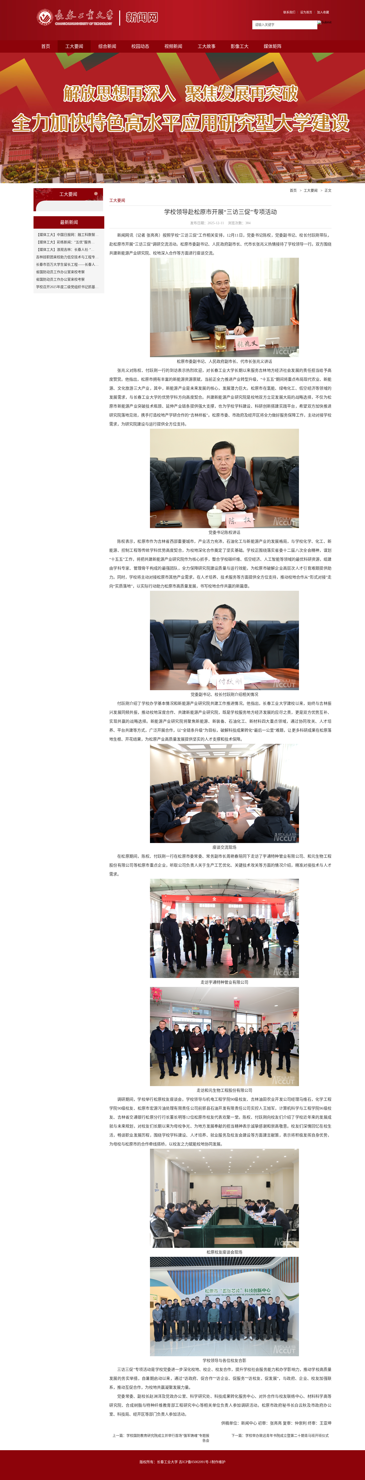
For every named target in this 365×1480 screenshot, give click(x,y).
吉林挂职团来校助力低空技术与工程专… (67, 257)
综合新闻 (107, 46)
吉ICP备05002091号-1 (195, 1462)
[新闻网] (100, 7)
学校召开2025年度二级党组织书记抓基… (67, 287)
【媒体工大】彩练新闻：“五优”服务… (65, 242)
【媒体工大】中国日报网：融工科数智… (67, 235)
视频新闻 (173, 46)
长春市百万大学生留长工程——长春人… (67, 264)
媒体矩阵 (273, 46)
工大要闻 (74, 46)
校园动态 (140, 46)
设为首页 (306, 12)
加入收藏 (323, 12)
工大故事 (207, 46)
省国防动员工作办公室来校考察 (60, 272)
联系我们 (289, 12)
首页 (45, 46)
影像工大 (240, 46)
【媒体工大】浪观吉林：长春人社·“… (65, 250)
